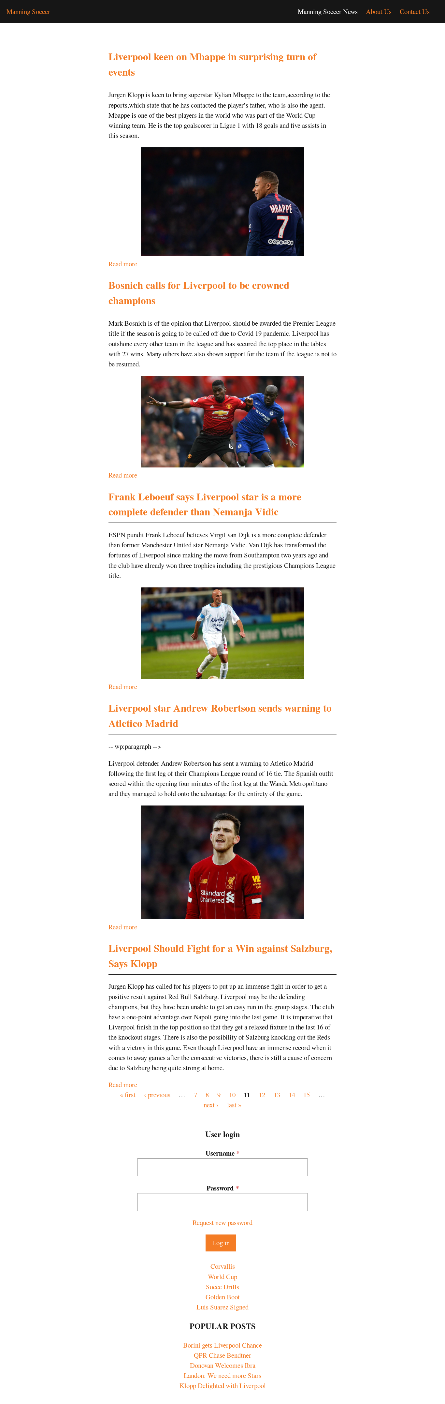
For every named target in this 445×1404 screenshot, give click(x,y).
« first (128, 1094)
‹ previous (157, 1094)
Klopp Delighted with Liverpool (222, 1385)
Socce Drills (222, 1286)
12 (262, 1094)
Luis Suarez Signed (222, 1306)
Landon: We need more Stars (222, 1375)
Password (223, 1188)
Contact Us (415, 11)
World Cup (222, 1276)
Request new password (222, 1222)
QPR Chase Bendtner (222, 1355)
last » (234, 1104)
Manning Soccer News (328, 11)
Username (222, 1153)
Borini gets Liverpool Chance (222, 1345)
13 (277, 1094)
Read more (122, 263)
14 (292, 1094)
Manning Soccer (28, 11)
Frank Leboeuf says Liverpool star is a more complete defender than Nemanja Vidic (204, 504)
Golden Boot (223, 1296)
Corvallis (222, 1266)
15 (306, 1094)
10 (232, 1094)
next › (211, 1104)
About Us (379, 11)
